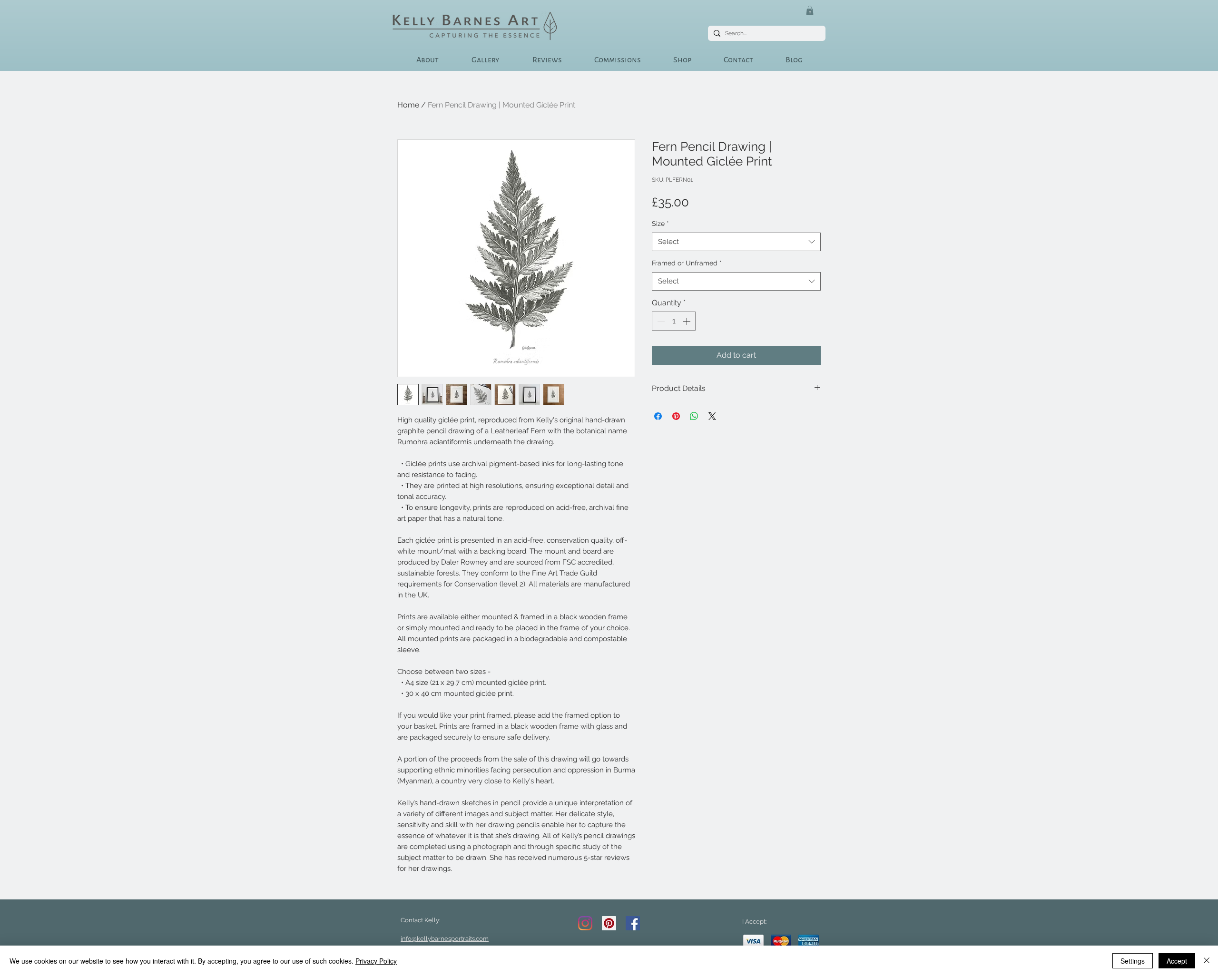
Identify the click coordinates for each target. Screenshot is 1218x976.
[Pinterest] (609, 923)
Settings (1132, 961)
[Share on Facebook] (658, 416)
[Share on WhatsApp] (694, 416)
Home (408, 104)
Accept (1177, 961)
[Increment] (687, 321)
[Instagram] (585, 923)
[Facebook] (633, 923)
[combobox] (736, 242)
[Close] (1206, 960)
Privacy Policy (376, 961)
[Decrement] (660, 321)
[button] (810, 10)
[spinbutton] (674, 321)
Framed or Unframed (687, 263)
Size (660, 223)
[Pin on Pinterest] (676, 416)
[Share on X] (712, 416)
